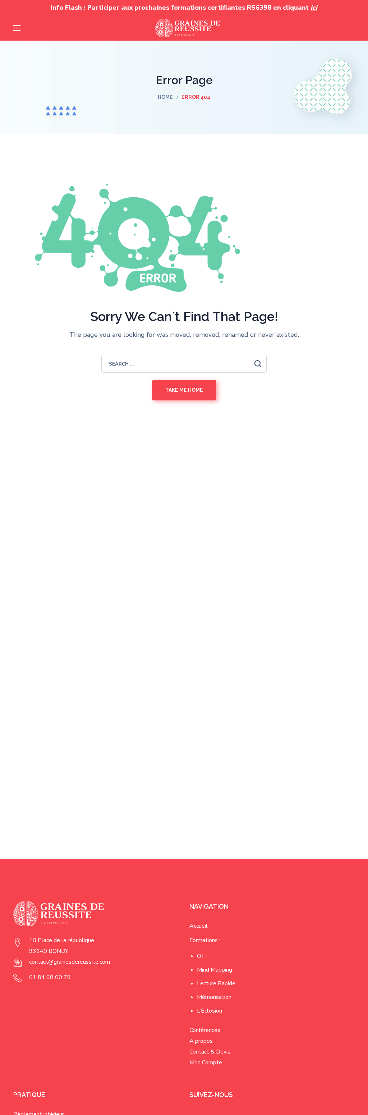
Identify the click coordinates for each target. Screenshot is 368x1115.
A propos (201, 1041)
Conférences (204, 1030)
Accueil (198, 926)
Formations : (204, 940)
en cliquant (295, 7)
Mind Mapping (214, 970)
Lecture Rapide (216, 983)
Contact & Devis (209, 1052)
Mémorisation (214, 997)
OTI (202, 956)
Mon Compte (205, 1062)
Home (165, 97)
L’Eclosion (209, 1011)
